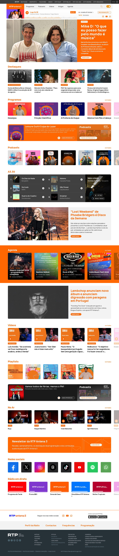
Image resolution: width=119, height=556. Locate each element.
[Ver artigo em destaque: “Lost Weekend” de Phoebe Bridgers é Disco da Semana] (38, 224)
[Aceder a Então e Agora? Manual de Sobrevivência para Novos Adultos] (50, 157)
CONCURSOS (54, 540)
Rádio (50, 2)
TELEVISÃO (37, 538)
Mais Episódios (67, 138)
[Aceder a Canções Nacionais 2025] (50, 371)
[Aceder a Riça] (20, 417)
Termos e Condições (41, 551)
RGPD (86, 545)
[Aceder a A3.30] (33, 371)
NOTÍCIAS (36, 534)
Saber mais (75, 236)
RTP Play (58, 2)
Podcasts (41, 6)
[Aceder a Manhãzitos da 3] (86, 157)
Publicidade (51, 551)
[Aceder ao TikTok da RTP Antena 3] (66, 467)
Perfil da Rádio (32, 525)
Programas (30, 6)
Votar (99, 195)
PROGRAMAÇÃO (104, 12)
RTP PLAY (53, 534)
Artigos (60, 6)
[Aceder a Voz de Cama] (33, 157)
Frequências (68, 525)
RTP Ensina (87, 2)
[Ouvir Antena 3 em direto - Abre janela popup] (15, 14)
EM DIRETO (54, 536)
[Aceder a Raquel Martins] (46, 417)
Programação (87, 525)
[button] (108, 6)
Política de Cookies (28, 551)
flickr (20, 540)
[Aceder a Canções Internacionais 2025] (68, 371)
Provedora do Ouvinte (74, 540)
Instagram (14, 540)
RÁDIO (36, 540)
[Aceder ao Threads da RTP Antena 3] (53, 467)
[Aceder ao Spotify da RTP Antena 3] (92, 467)
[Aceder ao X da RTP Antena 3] (26, 467)
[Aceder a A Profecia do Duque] (73, 109)
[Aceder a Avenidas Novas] (86, 371)
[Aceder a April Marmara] (99, 417)
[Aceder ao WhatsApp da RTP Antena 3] (110, 16)
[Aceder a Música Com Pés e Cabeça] (99, 109)
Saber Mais (86, 57)
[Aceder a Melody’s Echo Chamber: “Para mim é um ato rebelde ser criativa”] (46, 76)
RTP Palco (67, 2)
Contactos (50, 525)
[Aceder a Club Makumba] (73, 417)
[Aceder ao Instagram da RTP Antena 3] (103, 16)
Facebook (9, 540)
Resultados (99, 198)
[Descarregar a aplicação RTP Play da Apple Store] (92, 517)
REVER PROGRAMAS (56, 538)
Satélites (70, 545)
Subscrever (95, 445)
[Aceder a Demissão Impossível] (15, 157)
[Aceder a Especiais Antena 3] (68, 157)
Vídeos (51, 6)
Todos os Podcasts (88, 138)
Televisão (42, 2)
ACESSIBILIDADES (72, 542)
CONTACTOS (71, 534)
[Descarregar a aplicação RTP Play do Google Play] (102, 517)
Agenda (70, 6)
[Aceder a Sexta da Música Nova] (15, 371)
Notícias (24, 2)
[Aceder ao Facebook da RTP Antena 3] (13, 467)
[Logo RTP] (16, 535)
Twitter (12, 540)
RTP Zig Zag (77, 2)
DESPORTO (37, 536)
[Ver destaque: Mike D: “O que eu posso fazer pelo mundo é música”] (59, 40)
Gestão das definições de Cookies (94, 547)
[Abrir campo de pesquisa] (101, 6)
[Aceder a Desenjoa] (20, 109)
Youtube (17, 540)
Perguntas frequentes (58, 542)
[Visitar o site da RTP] (17, 2)
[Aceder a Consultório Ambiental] (103, 157)
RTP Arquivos (98, 2)
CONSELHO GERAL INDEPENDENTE (94, 536)
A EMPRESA (88, 534)
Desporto (33, 2)
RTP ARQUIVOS (38, 542)
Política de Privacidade (14, 551)
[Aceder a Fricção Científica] (46, 109)
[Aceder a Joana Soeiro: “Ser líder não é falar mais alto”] (46, 334)
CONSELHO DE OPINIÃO (91, 538)
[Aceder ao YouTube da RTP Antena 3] (107, 16)
